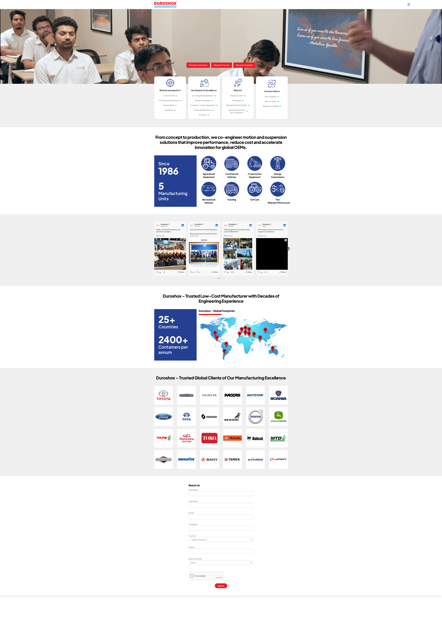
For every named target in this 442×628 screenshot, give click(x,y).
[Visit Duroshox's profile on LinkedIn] (158, 225)
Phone (191, 547)
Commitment (169, 95)
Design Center (236, 95)
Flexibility (169, 110)
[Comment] (163, 272)
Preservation (168, 105)
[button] (154, 248)
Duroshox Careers (222, 65)
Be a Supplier (270, 96)
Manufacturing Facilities (236, 105)
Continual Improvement (169, 100)
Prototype (236, 100)
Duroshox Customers (198, 65)
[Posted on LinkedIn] (182, 225)
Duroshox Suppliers (244, 65)
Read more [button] (160, 236)
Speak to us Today (270, 106)
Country (192, 536)
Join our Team (270, 101)
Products (203, 115)
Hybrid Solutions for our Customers (236, 111)
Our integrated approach (203, 95)
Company (193, 524)
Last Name (193, 501)
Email (191, 513)
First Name (193, 490)
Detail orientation (202, 100)
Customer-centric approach (202, 105)
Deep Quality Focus (202, 110)
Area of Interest (195, 559)
